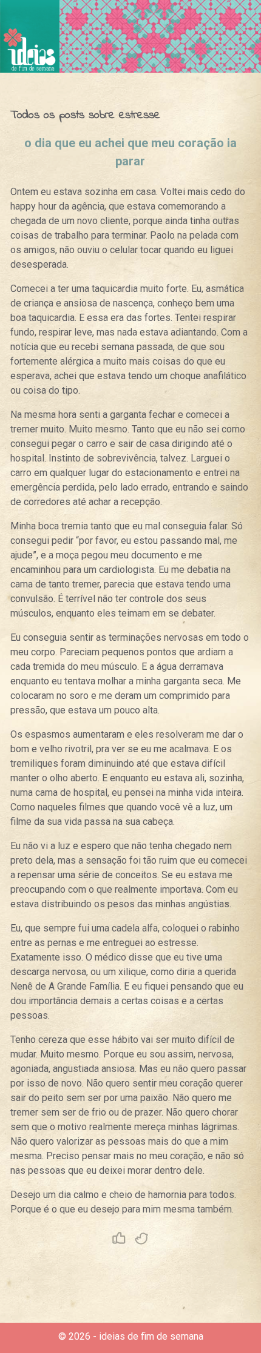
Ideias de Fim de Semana (29, 36)
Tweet (142, 1238)
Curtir (119, 1238)
